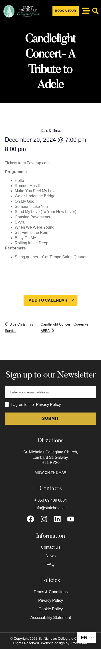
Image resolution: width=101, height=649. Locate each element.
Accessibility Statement (50, 617)
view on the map (50, 472)
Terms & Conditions (51, 592)
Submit (50, 418)
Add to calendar (48, 300)
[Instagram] (44, 519)
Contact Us (50, 547)
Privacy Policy (48, 404)
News (51, 556)
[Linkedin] (57, 519)
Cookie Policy (50, 609)
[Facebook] (30, 519)
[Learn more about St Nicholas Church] (86, 10)
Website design (53, 643)
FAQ (50, 564)
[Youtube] (71, 519)
